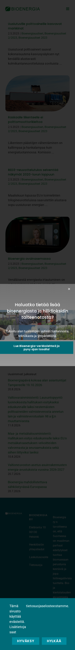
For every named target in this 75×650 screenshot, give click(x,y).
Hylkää (54, 641)
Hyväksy (25, 641)
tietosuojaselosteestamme (47, 606)
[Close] (69, 289)
